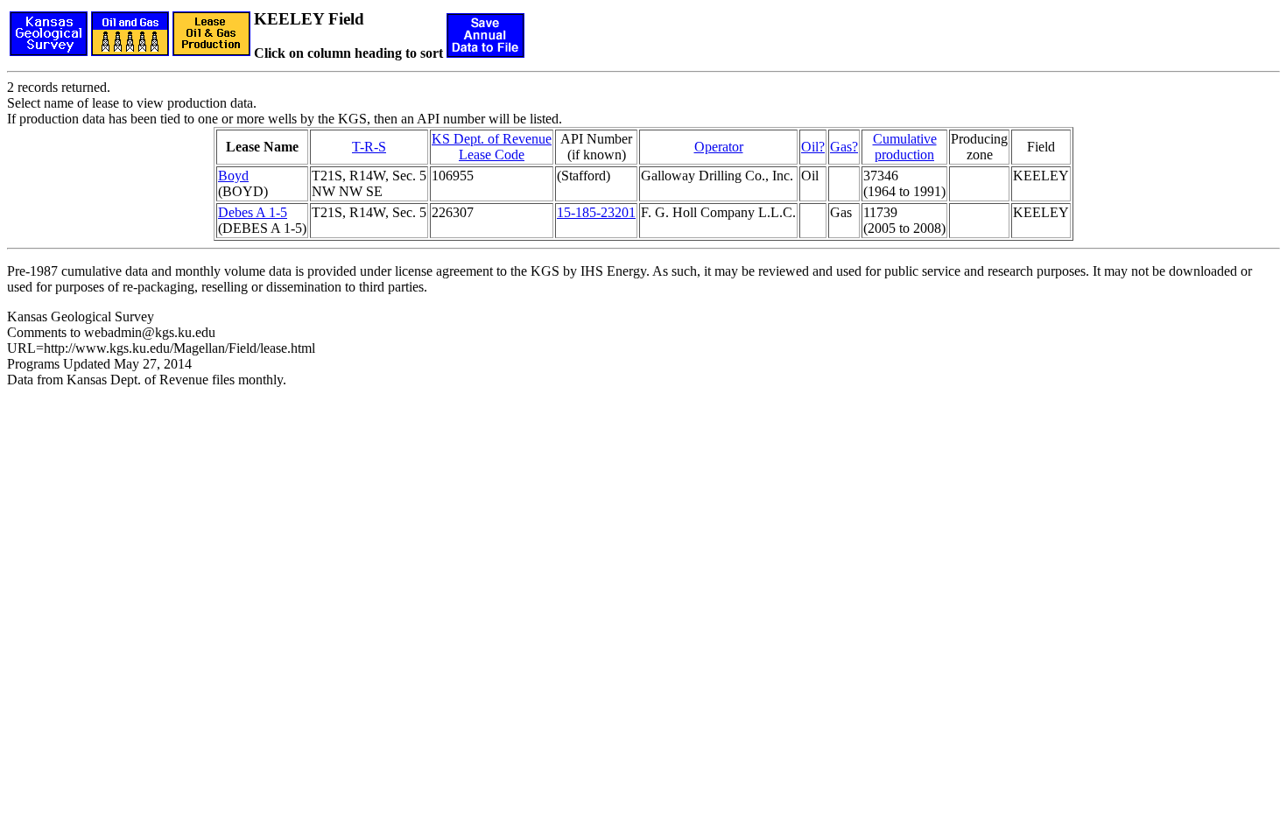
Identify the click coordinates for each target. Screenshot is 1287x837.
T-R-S (369, 146)
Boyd (233, 175)
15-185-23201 (596, 212)
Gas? (844, 146)
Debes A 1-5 (252, 212)
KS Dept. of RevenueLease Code (492, 146)
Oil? (813, 146)
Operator (718, 146)
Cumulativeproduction (905, 146)
